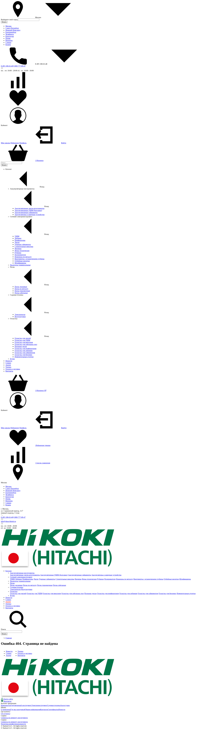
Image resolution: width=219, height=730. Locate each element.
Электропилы (20, 314)
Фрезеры (18, 249)
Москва (8, 26)
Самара (8, 42)
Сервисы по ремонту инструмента (14, 718)
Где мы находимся (17, 709)
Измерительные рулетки (24, 357)
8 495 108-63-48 (7, 66)
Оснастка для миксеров (24, 342)
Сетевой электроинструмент (21, 577)
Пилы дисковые (21, 287)
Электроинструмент (39, 705)
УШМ (17, 236)
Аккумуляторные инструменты (22, 573)
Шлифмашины (20, 263)
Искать (4, 22)
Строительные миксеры (24, 246)
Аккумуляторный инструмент (19, 705)
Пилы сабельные (21, 293)
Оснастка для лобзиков (24, 351)
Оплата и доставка (12, 369)
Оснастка (13, 591)
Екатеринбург (10, 32)
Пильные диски (21, 346)
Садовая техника (16, 587)
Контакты (9, 371)
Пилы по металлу (21, 289)
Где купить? (5, 714)
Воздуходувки (20, 317)
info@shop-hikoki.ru (8, 521)
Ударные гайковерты (23, 244)
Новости (8, 361)
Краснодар (9, 36)
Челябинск (9, 34)
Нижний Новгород (12, 30)
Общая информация (32, 709)
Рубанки (18, 253)
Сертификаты (53, 709)
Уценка (8, 367)
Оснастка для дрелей (23, 338)
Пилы (12, 583)
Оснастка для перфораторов (25, 348)
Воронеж (9, 40)
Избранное (14, 143)
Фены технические (22, 251)
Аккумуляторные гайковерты (26, 212)
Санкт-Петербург (12, 28)
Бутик (12, 359)
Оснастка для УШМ (22, 340)
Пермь (7, 38)
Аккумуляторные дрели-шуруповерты (29, 208)
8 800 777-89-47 (19, 66)
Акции (8, 365)
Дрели (17, 242)
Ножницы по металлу (23, 257)
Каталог (8, 571)
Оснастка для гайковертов (25, 353)
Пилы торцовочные (22, 291)
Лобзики (18, 238)
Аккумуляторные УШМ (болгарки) (28, 210)
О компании (5, 709)
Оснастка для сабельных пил (26, 344)
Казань (8, 45)
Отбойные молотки (22, 261)
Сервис (8, 363)
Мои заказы (5, 143)
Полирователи (20, 255)
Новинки (4, 705)
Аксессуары (65, 705)
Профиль (22, 143)
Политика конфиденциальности (13, 724)
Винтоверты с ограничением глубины (29, 259)
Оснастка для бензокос (23, 355)
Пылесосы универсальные (20, 265)
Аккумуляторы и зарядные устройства (29, 215)
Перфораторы (20, 240)
